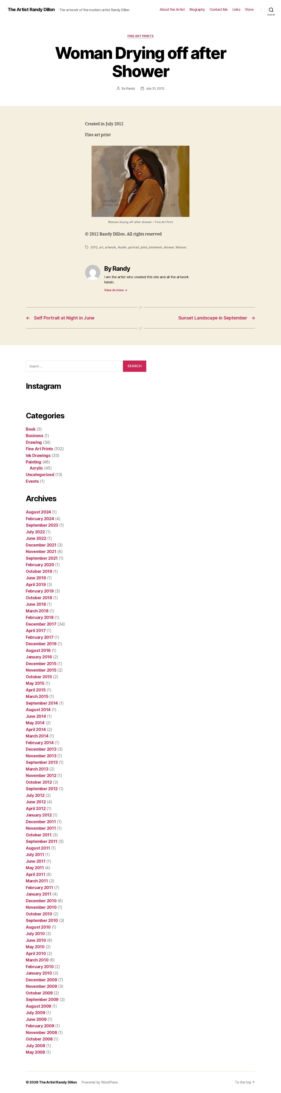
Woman (180, 247)
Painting (33, 462)
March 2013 (37, 769)
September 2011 (41, 841)
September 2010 (42, 920)
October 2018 (39, 597)
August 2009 (38, 1006)
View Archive (115, 290)
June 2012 (36, 802)
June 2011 (35, 861)
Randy (130, 88)
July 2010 (35, 933)
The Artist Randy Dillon (31, 9)
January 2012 (39, 815)
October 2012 (39, 782)
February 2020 (40, 564)
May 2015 (35, 683)
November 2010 (41, 907)
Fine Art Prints (140, 36)
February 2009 (40, 1025)
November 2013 (41, 755)
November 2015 (41, 670)
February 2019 (40, 591)
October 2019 (39, 571)
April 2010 (36, 953)
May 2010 (35, 946)
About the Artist (172, 9)
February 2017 (40, 637)
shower (169, 247)
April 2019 (36, 584)
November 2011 (41, 828)
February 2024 (40, 518)
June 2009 (36, 1019)
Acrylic (36, 468)
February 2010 (40, 966)
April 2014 (36, 729)
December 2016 (41, 643)
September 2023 (42, 525)
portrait (133, 247)
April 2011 (35, 874)
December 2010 (41, 900)
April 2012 (35, 808)
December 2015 (41, 663)
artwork (110, 247)
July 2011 (35, 854)
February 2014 (40, 742)
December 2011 (41, 821)
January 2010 (39, 973)
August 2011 (38, 848)
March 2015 (37, 696)
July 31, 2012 (155, 88)
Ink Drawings (38, 455)
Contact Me (219, 9)
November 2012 (41, 775)
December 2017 (41, 624)
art (101, 247)
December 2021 (41, 545)
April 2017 (35, 630)
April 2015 (35, 690)
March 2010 (37, 960)
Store (249, 9)
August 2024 (38, 512)
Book (31, 429)
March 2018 (37, 611)
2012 (94, 247)
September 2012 (42, 788)
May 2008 (35, 1052)
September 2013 (42, 762)
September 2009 (42, 999)
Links (236, 9)
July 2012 (35, 795)
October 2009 (39, 993)
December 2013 (41, 749)
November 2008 (41, 1032)
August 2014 (38, 709)
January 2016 (39, 657)
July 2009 (35, 1012)
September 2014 (42, 703)
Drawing (34, 442)
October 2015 (39, 676)
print (143, 247)
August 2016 (38, 650)
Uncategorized (40, 474)
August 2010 (38, 927)
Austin (122, 247)
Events (32, 481)
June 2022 (36, 538)
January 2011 (38, 894)
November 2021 (41, 551)
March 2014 (37, 736)
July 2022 (35, 532)
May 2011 (35, 867)
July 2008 (35, 1045)
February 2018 (40, 617)
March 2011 (37, 881)
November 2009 (41, 986)
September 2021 (42, 558)
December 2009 (41, 979)
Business (34, 435)
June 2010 (36, 940)
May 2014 (35, 722)
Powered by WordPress (99, 1082)
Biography (197, 9)
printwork (155, 247)
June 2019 (36, 578)
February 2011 (39, 887)
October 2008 (39, 1039)
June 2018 (36, 604)
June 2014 (36, 716)
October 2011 (39, 835)
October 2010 (39, 914)
